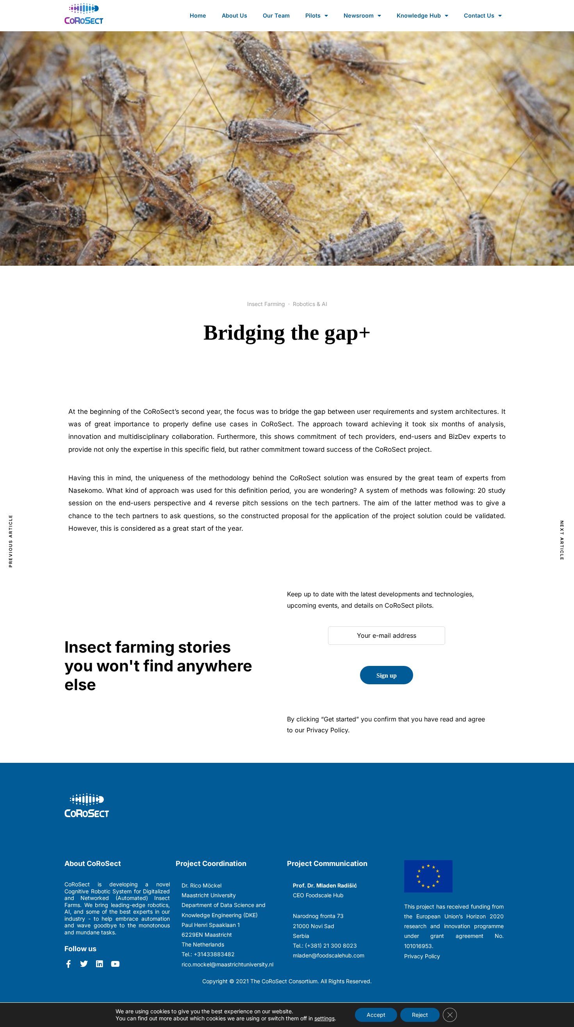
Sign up (386, 675)
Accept (376, 1014)
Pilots (313, 15)
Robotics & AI (310, 304)
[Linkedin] (99, 964)
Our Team (276, 15)
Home (198, 15)
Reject (420, 1014)
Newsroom (359, 15)
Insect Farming (266, 304)
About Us (234, 15)
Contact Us (479, 15)
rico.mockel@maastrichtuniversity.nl (227, 964)
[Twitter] (84, 964)
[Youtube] (115, 964)
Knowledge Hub (419, 15)
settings (324, 1018)
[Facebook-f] (68, 964)
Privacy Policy (422, 956)
